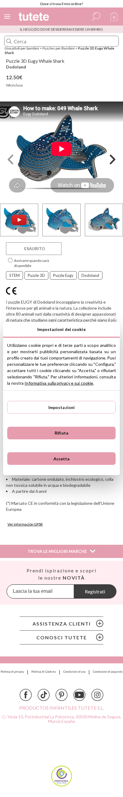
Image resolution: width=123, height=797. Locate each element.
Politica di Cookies (43, 671)
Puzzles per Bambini (58, 48)
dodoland (90, 275)
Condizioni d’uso (74, 671)
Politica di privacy (12, 671)
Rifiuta (61, 432)
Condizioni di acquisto (107, 671)
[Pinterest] (61, 695)
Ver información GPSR (25, 524)
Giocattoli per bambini (21, 48)
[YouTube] (79, 695)
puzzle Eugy (63, 275)
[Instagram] (97, 695)
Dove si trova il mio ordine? (61, 4)
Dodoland (16, 66)
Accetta (61, 458)
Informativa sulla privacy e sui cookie (58, 383)
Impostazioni (61, 407)
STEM (14, 275)
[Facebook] (26, 695)
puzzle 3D (36, 275)
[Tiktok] (44, 695)
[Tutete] (35, 18)
